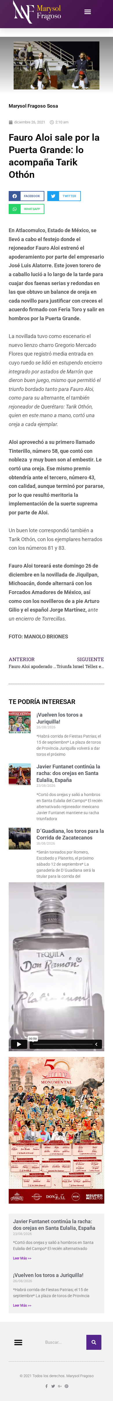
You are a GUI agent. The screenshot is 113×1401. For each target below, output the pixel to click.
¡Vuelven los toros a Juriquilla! (48, 1275)
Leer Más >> (22, 1258)
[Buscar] (93, 1342)
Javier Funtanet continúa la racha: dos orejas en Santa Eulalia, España (68, 773)
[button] (87, 11)
